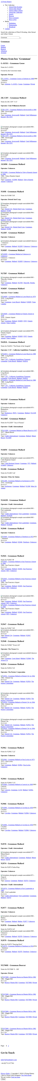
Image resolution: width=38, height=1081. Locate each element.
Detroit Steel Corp (19, 209)
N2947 (28, 635)
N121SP (33, 413)
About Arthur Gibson (16, 10)
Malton (20, 921)
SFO (7, 571)
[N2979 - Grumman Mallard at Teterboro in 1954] (17, 946)
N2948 (28, 658)
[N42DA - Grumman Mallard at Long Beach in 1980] (18, 354)
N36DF (28, 302)
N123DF (8, 438)
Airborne (7, 84)
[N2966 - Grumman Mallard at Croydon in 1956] (17, 808)
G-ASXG (14, 84)
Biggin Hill (14, 982)
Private (33, 84)
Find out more (15, 1077)
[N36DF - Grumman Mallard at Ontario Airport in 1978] (19, 315)
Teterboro (26, 542)
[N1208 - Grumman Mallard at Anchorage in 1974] (17, 481)
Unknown (9, 181)
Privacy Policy (5, 1073)
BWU (15, 413)
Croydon (7, 813)
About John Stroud (15, 9)
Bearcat (3, 49)
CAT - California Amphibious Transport (17, 359)
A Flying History (6, 2)
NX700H (29, 982)
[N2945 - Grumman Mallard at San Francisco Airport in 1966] (19, 563)
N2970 (8, 859)
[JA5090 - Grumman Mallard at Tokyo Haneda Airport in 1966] (19, 174)
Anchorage (8, 486)
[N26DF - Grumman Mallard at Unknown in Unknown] (19, 256)
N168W (3, 465)
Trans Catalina (11, 323)
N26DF (20, 261)
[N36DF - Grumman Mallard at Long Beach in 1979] (18, 296)
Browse (11, 16)
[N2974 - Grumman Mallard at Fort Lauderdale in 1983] (19, 890)
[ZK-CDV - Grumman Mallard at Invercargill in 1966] (18, 109)
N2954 (28, 681)
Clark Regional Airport (12, 463)
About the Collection (15, 12)
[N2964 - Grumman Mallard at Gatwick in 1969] (17, 784)
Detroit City (8, 209)
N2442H (9, 515)
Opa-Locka (26, 765)
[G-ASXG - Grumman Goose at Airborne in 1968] (17, 79)
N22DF (20, 246)
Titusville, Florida (29, 283)
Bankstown (8, 413)
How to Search (14, 18)
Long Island (16, 658)
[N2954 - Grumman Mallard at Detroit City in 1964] (18, 676)
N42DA (25, 361)
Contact (7, 29)
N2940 (20, 542)
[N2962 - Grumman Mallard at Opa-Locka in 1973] (18, 759)
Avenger (3, 53)
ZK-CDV (9, 117)
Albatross (4, 51)
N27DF (20, 283)
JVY (28, 463)
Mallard (3, 47)
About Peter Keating (15, 7)
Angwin (7, 881)
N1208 (28, 486)
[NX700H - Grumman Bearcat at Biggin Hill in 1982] (18, 977)
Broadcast (12, 27)
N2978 (20, 936)
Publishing (12, 23)
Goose (3, 45)
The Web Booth (26, 1075)
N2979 (20, 951)
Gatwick (7, 790)
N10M (9, 211)
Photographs (13, 25)
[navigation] (19, 17)
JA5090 (14, 180)
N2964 (30, 790)
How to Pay (13, 19)
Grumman (26, 84)
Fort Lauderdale (24, 514)
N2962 (20, 765)
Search (11, 14)
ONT (25, 321)
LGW (20, 790)
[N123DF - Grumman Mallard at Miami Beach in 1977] (19, 430)
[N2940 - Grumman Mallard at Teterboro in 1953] (17, 537)
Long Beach (16, 302)
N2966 (26, 813)
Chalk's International (11, 436)
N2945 (20, 569)
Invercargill (15, 115)
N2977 (25, 921)
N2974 (26, 881)
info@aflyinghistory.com (9, 1060)
